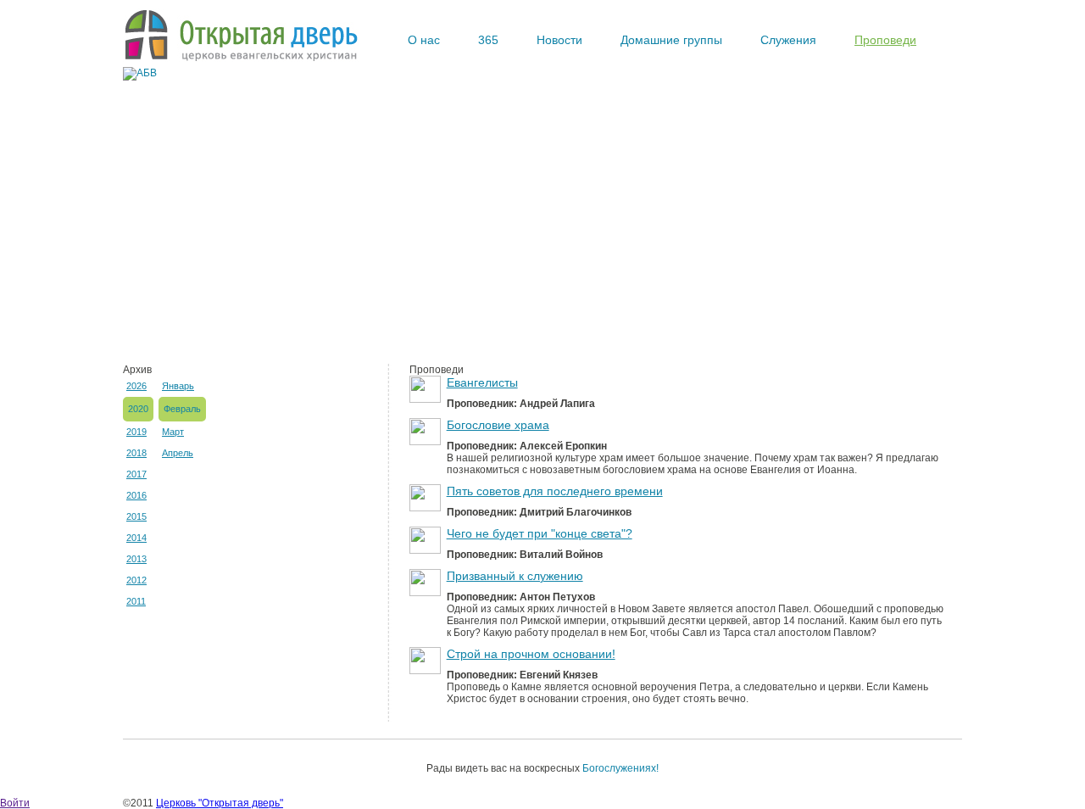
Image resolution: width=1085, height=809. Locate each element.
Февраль (182, 409)
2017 (136, 474)
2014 (136, 538)
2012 (136, 580)
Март (173, 432)
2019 (136, 432)
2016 (136, 495)
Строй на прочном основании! (531, 654)
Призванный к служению (515, 576)
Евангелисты (482, 382)
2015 (136, 516)
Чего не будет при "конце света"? (539, 533)
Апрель (177, 453)
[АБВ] (140, 73)
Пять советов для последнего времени (555, 491)
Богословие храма (498, 425)
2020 (138, 409)
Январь (178, 386)
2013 (136, 559)
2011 (136, 601)
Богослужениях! (620, 768)
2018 (136, 453)
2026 (136, 386)
